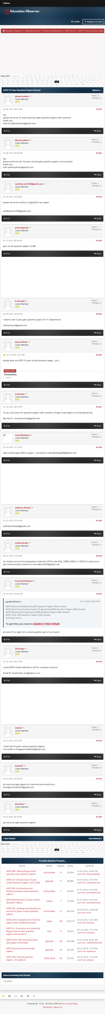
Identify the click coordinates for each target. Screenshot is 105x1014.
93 (69, 78)
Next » (77, 85)
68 (69, 76)
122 (3, 82)
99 (95, 78)
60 (35, 76)
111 (51, 80)
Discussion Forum (32, 31)
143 (3, 85)
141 (96, 82)
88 (48, 78)
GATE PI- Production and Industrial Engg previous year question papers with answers (23, 931)
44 (60, 958)
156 (66, 85)
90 (57, 78)
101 (3, 80)
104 (17, 80)
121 (98, 80)
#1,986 (99, 355)
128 (32, 82)
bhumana (19, 804)
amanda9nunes (93, 882)
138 (81, 82)
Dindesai (90, 922)
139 (86, 82)
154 (57, 85)
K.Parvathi (20, 301)
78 (7, 78)
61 (39, 76)
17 (61, 881)
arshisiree (19, 394)
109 (42, 80)
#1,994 (99, 779)
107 (32, 80)
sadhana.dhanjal (23, 507)
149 (32, 85)
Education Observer (13, 31)
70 (77, 76)
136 (71, 82)
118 (83, 80)
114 (65, 80)
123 (8, 82)
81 (19, 78)
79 (11, 78)
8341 (89, 912)
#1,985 (99, 314)
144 (8, 85)
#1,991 (99, 594)
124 (13, 82)
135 (66, 82)
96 (82, 78)
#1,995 (99, 817)
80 (15, 78)
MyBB (41, 1003)
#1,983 (99, 197)
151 (42, 85)
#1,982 (99, 153)
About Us (58, 1007)
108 (37, 80)
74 (93, 76)
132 (52, 82)
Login (77, 22)
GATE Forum (70, 31)
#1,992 (99, 661)
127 (27, 82)
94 (74, 78)
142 (100, 82)
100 (99, 78)
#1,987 (99, 407)
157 (71, 85)
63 (48, 76)
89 (53, 78)
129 (37, 82)
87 (44, 78)
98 (90, 78)
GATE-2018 (49, 958)
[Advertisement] (52, 55)
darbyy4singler (93, 874)
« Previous (15, 76)
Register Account (95, 22)
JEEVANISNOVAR (94, 943)
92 (65, 78)
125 (18, 82)
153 (52, 85)
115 (70, 80)
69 (73, 76)
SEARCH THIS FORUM (46, 623)
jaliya (49, 921)
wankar (18, 728)
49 (61, 941)
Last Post (81, 874)
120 (93, 80)
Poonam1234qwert (24, 581)
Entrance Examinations (52, 31)
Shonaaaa (19, 648)
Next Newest (94, 838)
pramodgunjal (21, 227)
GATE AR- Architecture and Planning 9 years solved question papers (22, 891)
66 (60, 76)
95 (78, 78)
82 (23, 78)
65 (56, 76)
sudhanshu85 (21, 543)
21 (61, 911)
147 (22, 85)
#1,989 (99, 520)
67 (64, 76)
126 (22, 82)
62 (43, 76)
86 (40, 78)
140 (91, 82)
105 (22, 80)
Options (96, 90)
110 (47, 80)
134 (61, 82)
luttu (49, 931)
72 (85, 76)
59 (31, 76)
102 (7, 80)
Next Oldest (10, 838)
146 (18, 85)
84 (32, 78)
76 (101, 76)
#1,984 (99, 240)
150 (37, 85)
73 (89, 76)
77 (2, 78)
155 (61, 85)
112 (56, 80)
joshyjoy (90, 960)
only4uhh (91, 932)
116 (74, 80)
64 (52, 76)
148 (27, 85)
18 (61, 949)
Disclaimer (47, 1007)
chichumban (49, 872)
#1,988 (99, 447)
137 (76, 82)
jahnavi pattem (22, 96)
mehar (49, 901)
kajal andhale (21, 342)
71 (81, 76)
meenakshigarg (22, 435)
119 (88, 80)
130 (42, 82)
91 (61, 78)
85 (36, 78)
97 (86, 78)
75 (97, 76)
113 (60, 80)
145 (13, 85)
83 (27, 78)
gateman (49, 881)
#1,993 (99, 741)
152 (47, 85)
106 (27, 80)
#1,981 (99, 109)
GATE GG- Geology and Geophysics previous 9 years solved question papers (23, 911)
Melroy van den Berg (68, 1003)
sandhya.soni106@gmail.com (29, 184)
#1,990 (99, 556)
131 (47, 82)
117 (79, 80)
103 (12, 80)
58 (27, 76)
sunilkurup (91, 951)
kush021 (19, 766)
